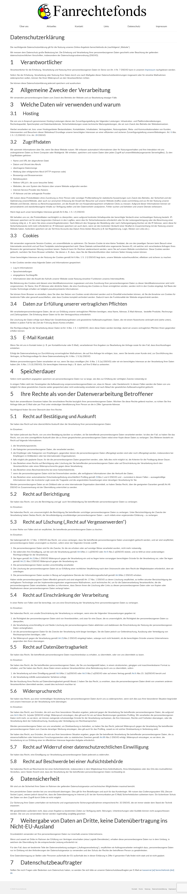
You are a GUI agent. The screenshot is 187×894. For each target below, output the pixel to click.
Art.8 (117, 575)
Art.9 (106, 552)
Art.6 (79, 552)
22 (97, 477)
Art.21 (32, 558)
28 (36, 135)
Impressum (150, 70)
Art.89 (102, 737)
